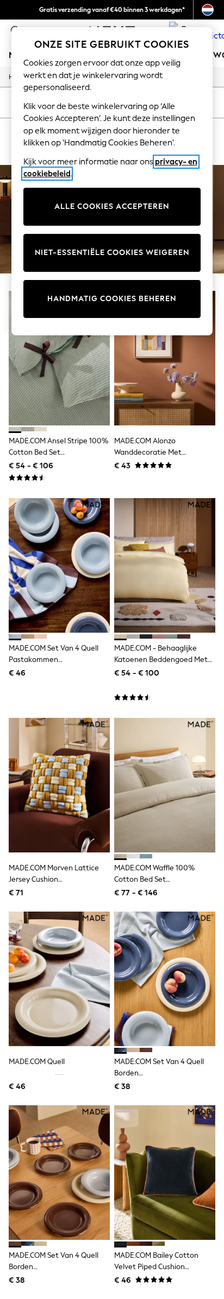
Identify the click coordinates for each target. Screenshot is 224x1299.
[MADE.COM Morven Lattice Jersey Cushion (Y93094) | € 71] (59, 785)
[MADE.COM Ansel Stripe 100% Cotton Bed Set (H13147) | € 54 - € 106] (59, 358)
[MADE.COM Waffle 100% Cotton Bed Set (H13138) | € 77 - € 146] (164, 785)
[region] (112, 181)
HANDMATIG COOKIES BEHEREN (111, 298)
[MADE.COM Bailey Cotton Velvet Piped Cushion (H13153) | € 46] (164, 1172)
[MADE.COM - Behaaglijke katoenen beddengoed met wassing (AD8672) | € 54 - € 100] (164, 565)
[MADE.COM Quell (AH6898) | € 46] (59, 979)
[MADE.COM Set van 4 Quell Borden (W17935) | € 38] (59, 1172)
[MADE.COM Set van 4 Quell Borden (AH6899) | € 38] (164, 979)
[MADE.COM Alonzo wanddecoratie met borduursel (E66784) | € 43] (164, 358)
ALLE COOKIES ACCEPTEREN (111, 206)
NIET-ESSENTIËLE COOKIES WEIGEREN (112, 252)
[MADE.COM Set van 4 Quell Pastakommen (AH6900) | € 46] (59, 565)
